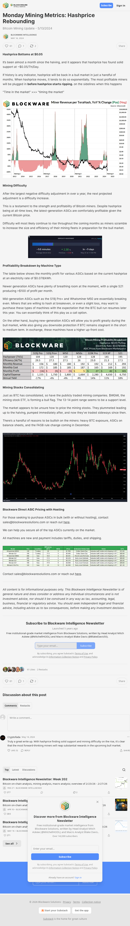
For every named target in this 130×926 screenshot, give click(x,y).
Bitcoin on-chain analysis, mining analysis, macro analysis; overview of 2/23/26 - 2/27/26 (55, 783)
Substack (48, 918)
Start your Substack (56, 910)
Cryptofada (13, 737)
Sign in (120, 5)
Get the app (82, 910)
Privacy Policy (90, 867)
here (66, 522)
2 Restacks (42, 669)
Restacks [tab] (25, 705)
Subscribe (106, 5)
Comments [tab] (11, 705)
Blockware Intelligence (24, 35)
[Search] (124, 769)
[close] (97, 802)
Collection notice (91, 902)
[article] (65, 785)
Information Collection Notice (64, 867)
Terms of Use (81, 864)
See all (9, 843)
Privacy (67, 902)
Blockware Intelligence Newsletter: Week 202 (35, 779)
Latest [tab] (15, 769)
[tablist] (17, 705)
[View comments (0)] (42, 792)
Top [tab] (7, 769)
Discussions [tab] (28, 769)
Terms (76, 902)
